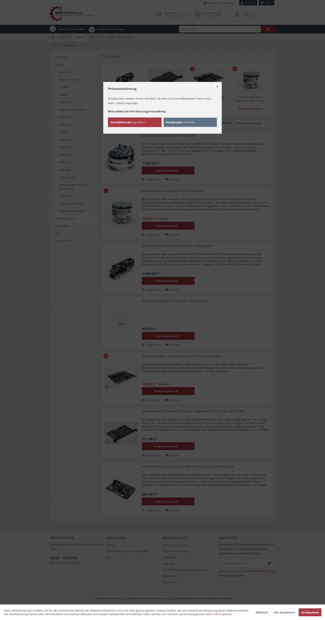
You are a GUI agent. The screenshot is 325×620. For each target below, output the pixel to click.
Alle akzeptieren (284, 612)
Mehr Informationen (219, 614)
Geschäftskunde (127, 122)
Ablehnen (262, 612)
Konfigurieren (310, 612)
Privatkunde (180, 122)
